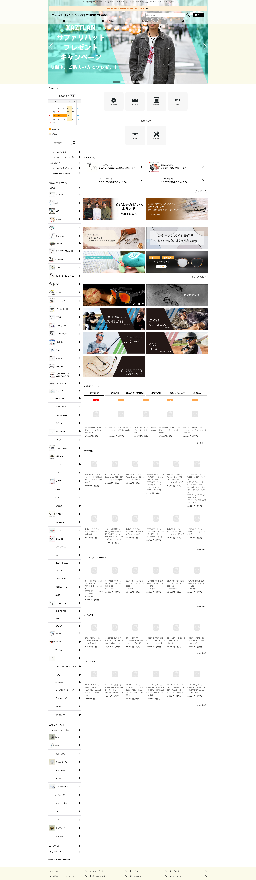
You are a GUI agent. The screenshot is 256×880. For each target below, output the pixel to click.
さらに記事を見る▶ (199, 277)
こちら (146, 8)
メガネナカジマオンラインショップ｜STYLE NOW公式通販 (78, 15)
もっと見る (200, 191)
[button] (51, 46)
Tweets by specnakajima (59, 859)
